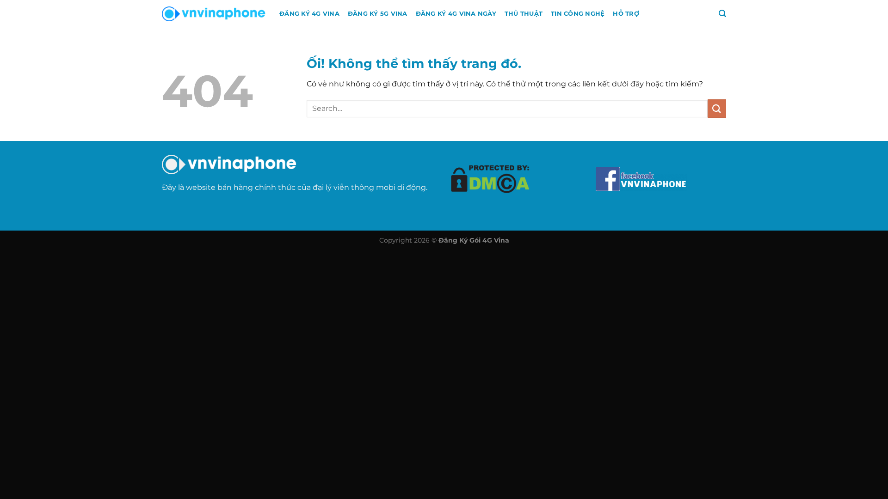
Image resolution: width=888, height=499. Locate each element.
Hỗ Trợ (626, 13)
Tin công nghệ (577, 13)
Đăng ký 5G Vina (377, 13)
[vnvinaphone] (213, 13)
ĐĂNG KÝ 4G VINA (309, 13)
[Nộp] (717, 108)
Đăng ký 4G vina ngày (456, 13)
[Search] (722, 14)
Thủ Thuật (524, 13)
